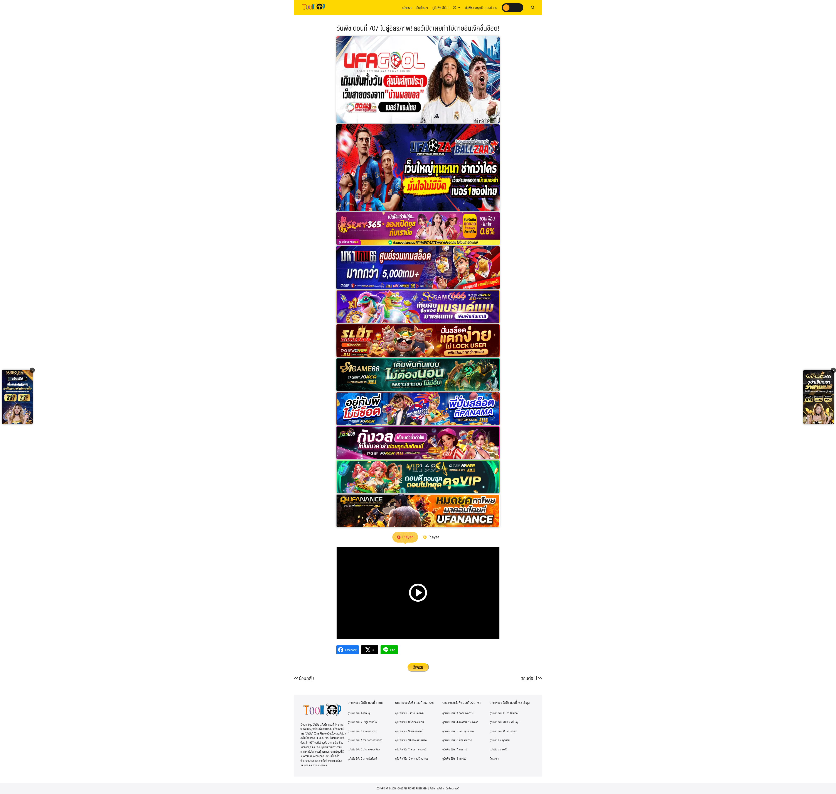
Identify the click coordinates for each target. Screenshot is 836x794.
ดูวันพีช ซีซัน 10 (403, 740)
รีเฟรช (418, 667)
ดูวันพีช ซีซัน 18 (450, 758)
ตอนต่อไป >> (531, 678)
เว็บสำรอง (422, 7)
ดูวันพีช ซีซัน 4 (355, 740)
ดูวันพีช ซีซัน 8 (402, 722)
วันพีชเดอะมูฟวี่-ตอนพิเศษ (481, 7)
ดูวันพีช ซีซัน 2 (355, 722)
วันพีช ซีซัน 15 (450, 731)
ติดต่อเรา (494, 758)
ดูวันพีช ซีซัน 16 (450, 740)
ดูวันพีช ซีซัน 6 (355, 758)
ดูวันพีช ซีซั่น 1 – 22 (444, 7)
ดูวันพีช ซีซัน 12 (403, 758)
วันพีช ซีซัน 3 (355, 731)
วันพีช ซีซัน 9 (402, 731)
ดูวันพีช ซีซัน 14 (450, 722)
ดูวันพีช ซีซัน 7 (402, 713)
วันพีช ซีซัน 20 (498, 722)
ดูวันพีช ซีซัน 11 (402, 749)
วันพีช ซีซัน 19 (497, 713)
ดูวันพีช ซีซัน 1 (355, 713)
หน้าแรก (406, 7)
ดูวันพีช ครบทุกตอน (500, 740)
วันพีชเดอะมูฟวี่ (452, 788)
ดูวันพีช (440, 788)
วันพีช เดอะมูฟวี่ (498, 749)
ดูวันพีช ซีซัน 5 (355, 749)
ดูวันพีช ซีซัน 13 (450, 713)
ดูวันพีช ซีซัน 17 (450, 749)
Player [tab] (407, 537)
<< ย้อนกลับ (304, 678)
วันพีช (432, 788)
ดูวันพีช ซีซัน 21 (497, 731)
